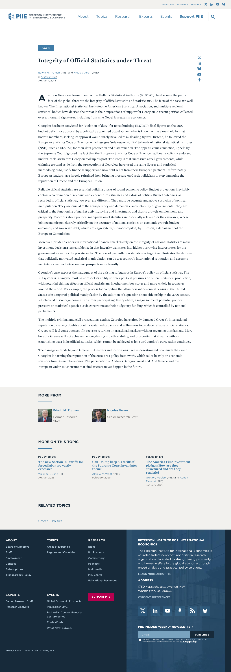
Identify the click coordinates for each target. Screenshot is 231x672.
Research (96, 540)
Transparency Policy (18, 574)
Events (166, 16)
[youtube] (167, 611)
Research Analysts (17, 606)
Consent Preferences (154, 597)
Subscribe (196, 4)
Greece (43, 521)
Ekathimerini (48, 76)
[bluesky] (205, 611)
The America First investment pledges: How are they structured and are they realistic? (168, 467)
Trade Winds (55, 622)
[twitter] (142, 611)
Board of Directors (17, 546)
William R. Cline (48, 473)
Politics (57, 521)
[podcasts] (180, 611)
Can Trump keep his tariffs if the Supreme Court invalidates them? (114, 465)
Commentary (96, 558)
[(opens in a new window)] (205, 4)
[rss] (192, 611)
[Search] (212, 16)
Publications (96, 552)
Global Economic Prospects (64, 601)
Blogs (91, 546)
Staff (9, 552)
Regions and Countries (61, 552)
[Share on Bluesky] (199, 68)
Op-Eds (46, 48)
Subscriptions (14, 569)
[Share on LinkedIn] (199, 63)
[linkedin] (155, 611)
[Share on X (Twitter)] (199, 57)
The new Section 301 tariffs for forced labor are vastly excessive (60, 465)
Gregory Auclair (156, 477)
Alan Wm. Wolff (102, 473)
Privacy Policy (13, 650)
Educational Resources (102, 580)
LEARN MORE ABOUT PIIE (154, 574)
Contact (11, 563)
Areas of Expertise (58, 546)
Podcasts (94, 563)
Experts (13, 595)
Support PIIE (191, 16)
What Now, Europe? (59, 628)
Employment (14, 558)
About (11, 540)
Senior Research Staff (19, 601)
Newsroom (168, 4)
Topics (52, 540)
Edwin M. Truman (49, 72)
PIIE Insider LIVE (57, 606)
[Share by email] (199, 74)
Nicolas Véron (82, 72)
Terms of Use (30, 650)
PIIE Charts (95, 574)
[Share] (199, 80)
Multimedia (95, 569)
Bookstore (182, 4)
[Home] (36, 16)
